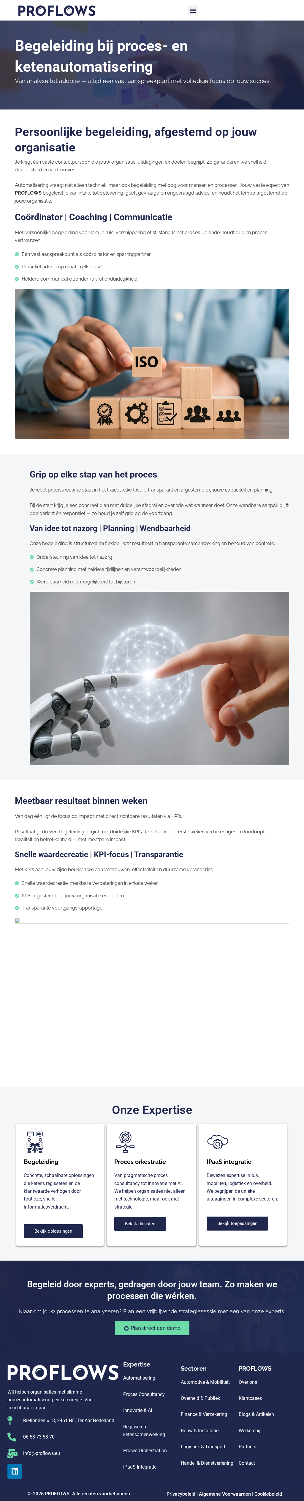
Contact (247, 1463)
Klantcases (250, 1398)
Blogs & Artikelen (256, 1414)
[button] (193, 10)
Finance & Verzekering (204, 1414)
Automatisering (139, 1378)
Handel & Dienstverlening (207, 1463)
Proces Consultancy (144, 1394)
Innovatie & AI (137, 1410)
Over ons (248, 1382)
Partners (247, 1447)
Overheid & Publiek (200, 1398)
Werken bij (249, 1430)
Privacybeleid (181, 1494)
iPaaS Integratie (139, 1467)
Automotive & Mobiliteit (205, 1382)
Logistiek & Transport (203, 1447)
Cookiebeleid (268, 1494)
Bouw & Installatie (199, 1430)
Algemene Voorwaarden (225, 1494)
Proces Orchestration (145, 1450)
